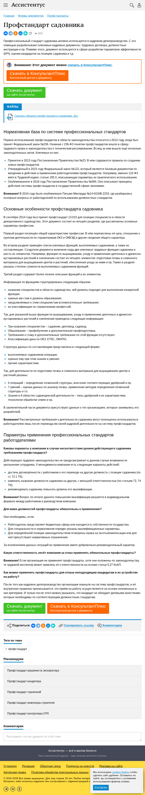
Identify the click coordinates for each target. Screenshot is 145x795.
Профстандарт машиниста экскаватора (33, 670)
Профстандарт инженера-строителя (31, 702)
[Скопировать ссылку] (30, 33)
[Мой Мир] (20, 33)
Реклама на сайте (111, 766)
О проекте (10, 766)
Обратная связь (50, 766)
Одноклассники (19, 789)
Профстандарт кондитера (24, 681)
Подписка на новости (80, 766)
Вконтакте (12, 789)
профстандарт (17, 648)
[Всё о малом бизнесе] (28, 5)
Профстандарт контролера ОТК (28, 713)
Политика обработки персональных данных (60, 772)
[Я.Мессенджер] (25, 33)
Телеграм (6, 789)
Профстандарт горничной (24, 691)
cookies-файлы (120, 772)
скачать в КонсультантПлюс (90, 65)
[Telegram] (10, 33)
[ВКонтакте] (6, 33)
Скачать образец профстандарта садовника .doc (46, 115)
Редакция (28, 766)
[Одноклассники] (15, 33)
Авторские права (15, 772)
